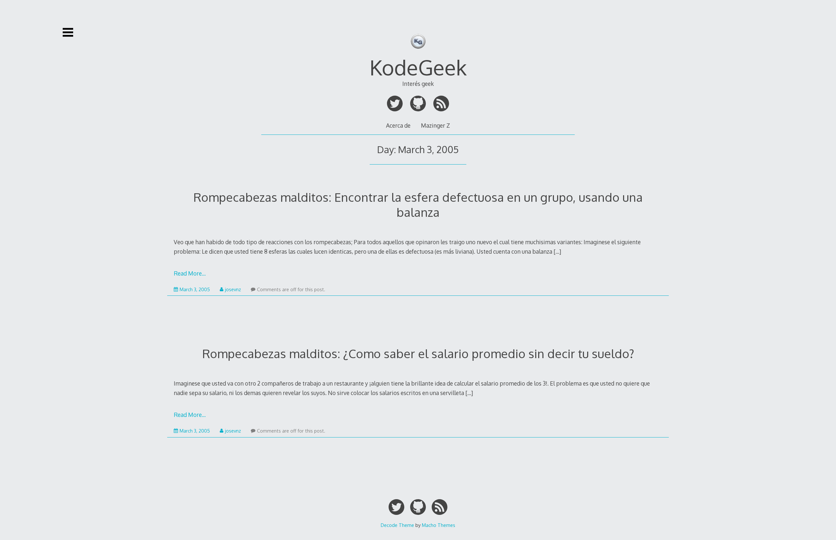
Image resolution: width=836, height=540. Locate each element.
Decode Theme (397, 525)
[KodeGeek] (418, 53)
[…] (557, 251)
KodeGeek (418, 67)
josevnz (233, 289)
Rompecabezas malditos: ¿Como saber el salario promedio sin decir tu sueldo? (418, 353)
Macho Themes (438, 525)
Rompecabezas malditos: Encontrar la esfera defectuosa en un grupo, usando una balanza (418, 204)
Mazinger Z (435, 125)
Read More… (190, 273)
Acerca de (398, 125)
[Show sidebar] (68, 32)
